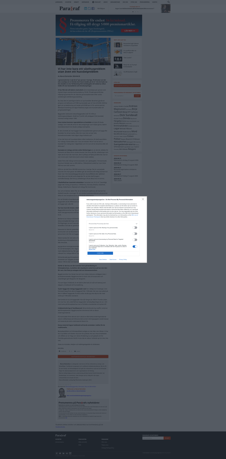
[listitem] (113, 224)
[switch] (135, 227)
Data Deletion (103, 259)
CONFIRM (100, 253)
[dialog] (113, 229)
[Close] (143, 199)
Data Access (113, 259)
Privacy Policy (123, 259)
